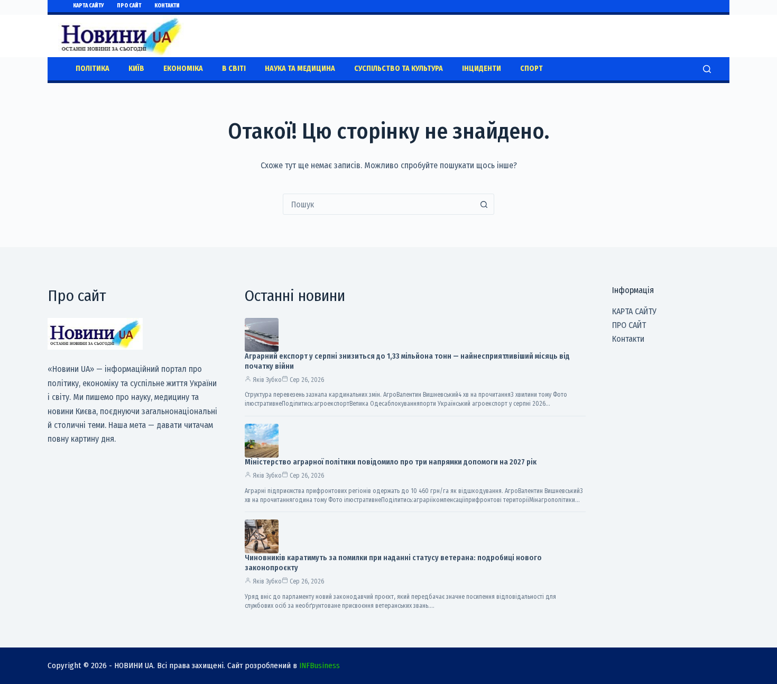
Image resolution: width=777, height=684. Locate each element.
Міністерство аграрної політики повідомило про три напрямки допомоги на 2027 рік (390, 462)
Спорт (531, 68)
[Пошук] (707, 69)
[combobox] (378, 204)
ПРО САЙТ (129, 6)
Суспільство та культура (398, 68)
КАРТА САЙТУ (88, 6)
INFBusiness (319, 665)
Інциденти (481, 68)
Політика (92, 68)
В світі (234, 68)
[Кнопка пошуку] (484, 204)
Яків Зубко (267, 380)
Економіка (183, 68)
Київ (136, 68)
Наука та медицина (300, 68)
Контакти (167, 6)
